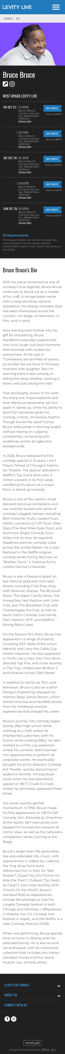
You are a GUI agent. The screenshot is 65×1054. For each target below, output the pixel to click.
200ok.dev (48, 1049)
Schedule (8, 18)
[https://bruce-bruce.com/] (5, 84)
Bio (17, 18)
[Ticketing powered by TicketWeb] (32, 1046)
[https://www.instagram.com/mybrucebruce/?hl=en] (12, 84)
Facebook (7, 1019)
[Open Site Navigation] (56, 7)
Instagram (13, 1019)
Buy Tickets (52, 108)
